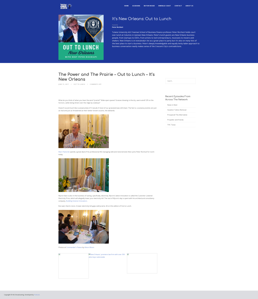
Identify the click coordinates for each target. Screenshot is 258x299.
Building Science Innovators (76, 201)
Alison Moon (89, 247)
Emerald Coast (164, 6)
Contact (178, 6)
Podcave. (37, 295)
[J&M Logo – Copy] (142, 263)
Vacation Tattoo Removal (176, 110)
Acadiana (136, 6)
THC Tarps (171, 125)
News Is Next (172, 105)
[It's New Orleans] (66, 4)
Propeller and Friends (175, 120)
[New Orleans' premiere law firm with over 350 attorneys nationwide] (108, 256)
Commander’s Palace (74, 247)
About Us (189, 6)
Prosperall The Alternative (177, 115)
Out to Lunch (79, 84)
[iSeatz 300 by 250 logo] (73, 266)
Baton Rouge (149, 6)
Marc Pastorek (64, 152)
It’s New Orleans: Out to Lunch (141, 19)
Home (126, 6)
